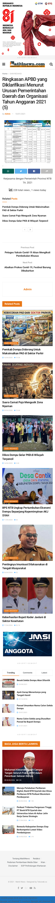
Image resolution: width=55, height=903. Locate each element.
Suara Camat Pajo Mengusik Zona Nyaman (24, 215)
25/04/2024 (8, 572)
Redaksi (36, 858)
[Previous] (24, 229)
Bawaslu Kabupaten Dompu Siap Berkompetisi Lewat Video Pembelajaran (32, 829)
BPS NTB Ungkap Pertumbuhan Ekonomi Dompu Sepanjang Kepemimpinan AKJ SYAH (26, 511)
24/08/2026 (22, 836)
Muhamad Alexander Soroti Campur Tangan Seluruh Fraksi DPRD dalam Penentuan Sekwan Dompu (24, 773)
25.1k (18, 625)
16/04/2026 (8, 357)
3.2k (17, 463)
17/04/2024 (8, 625)
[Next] (30, 229)
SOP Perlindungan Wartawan (33, 866)
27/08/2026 (22, 820)
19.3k (18, 357)
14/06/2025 (8, 463)
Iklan (43, 862)
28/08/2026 (10, 780)
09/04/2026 (8, 410)
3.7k (32, 820)
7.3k (32, 801)
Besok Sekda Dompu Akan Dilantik (33, 680)
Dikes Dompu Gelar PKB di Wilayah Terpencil (25, 220)
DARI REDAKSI (16, 74)
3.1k (32, 836)
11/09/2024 (8, 520)
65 (17, 520)
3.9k (19, 780)
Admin (7, 114)
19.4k (18, 410)
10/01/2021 (20, 114)
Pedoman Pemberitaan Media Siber (22, 862)
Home (4, 74)
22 (17, 572)
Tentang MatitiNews (21, 858)
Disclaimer (13, 866)
